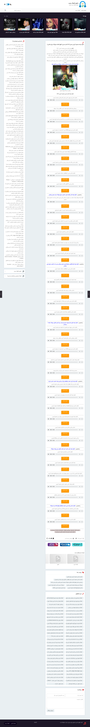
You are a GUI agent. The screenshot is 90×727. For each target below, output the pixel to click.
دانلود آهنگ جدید (73, 3)
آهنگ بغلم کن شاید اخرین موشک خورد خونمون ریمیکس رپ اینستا (55, 601)
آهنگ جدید (77, 10)
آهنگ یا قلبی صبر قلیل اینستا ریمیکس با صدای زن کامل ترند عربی (55, 671)
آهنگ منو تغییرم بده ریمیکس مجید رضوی (74, 598)
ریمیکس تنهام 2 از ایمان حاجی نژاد (56, 604)
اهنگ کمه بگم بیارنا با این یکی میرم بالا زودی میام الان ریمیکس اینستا (55, 639)
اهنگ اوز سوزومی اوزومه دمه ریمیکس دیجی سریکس (74, 677)
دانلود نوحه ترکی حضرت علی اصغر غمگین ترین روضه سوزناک (63, 449)
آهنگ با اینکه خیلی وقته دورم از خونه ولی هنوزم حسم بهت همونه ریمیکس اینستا (74, 626)
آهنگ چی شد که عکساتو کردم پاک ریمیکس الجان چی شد (74, 639)
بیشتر (7, 16)
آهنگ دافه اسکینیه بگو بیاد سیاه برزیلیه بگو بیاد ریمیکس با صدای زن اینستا (55, 611)
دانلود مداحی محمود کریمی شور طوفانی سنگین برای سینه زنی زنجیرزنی (68, 579)
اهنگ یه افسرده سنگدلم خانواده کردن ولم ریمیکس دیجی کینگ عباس (74, 642)
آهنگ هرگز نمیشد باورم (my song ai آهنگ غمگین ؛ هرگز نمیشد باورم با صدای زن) (55, 598)
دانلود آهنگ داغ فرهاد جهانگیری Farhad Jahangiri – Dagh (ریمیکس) (65, 530)
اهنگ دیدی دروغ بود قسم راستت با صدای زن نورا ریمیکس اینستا (55, 668)
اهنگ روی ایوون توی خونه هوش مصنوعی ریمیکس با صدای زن (74, 601)
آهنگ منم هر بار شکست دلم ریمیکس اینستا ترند (55, 674)
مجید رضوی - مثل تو (59, 684)
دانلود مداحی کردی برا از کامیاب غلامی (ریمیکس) (65, 532)
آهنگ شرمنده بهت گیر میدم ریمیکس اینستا (55, 642)
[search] (5, 10)
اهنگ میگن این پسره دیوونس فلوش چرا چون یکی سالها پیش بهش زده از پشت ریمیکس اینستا (74, 661)
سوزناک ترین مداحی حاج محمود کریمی (56, 585)
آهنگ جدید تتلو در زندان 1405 (57, 636)
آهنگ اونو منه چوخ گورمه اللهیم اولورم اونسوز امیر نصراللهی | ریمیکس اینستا (74, 623)
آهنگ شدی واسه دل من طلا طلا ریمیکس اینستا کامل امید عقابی (74, 674)
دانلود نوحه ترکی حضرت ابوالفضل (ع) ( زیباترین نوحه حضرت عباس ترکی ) (62, 381)
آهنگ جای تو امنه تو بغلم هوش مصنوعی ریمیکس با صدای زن (55, 633)
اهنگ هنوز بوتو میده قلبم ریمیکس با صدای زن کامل (55, 652)
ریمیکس (70, 538)
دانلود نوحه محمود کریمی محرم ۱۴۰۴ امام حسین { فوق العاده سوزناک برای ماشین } (65, 44)
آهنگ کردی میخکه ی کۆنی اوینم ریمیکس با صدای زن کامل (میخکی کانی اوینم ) (55, 658)
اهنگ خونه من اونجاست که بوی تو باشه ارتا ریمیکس (55, 645)
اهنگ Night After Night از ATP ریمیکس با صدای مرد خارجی (74, 671)
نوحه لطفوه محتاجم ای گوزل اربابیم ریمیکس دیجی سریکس (55, 630)
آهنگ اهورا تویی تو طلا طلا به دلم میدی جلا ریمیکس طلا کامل (74, 658)
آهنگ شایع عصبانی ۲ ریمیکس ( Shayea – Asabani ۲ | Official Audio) (55, 649)
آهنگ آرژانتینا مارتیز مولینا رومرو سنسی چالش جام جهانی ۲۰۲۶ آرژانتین (74, 617)
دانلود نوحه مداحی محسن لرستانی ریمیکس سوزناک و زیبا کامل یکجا (65, 64)
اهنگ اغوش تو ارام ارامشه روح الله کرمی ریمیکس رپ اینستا (55, 623)
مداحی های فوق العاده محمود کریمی (75, 588)
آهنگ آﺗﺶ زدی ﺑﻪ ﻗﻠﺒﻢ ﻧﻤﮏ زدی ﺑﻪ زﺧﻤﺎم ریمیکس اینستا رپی (55, 626)
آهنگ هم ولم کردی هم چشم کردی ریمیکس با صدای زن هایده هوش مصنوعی (74, 655)
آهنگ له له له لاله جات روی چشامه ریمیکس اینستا (74, 649)
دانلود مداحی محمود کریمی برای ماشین (74, 577)
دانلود (72, 48)
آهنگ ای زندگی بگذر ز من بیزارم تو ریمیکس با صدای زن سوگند (55, 614)
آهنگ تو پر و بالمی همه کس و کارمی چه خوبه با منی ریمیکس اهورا (55, 655)
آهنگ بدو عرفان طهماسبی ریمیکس (75, 607)
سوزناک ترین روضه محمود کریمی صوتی (74, 585)
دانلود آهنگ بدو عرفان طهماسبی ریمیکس (15, 78)
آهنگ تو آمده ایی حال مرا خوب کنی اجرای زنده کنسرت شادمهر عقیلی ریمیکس (74, 652)
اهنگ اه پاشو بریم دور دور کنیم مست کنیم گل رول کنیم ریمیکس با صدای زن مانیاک (74, 614)
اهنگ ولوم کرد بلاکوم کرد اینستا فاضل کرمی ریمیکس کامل (74, 680)
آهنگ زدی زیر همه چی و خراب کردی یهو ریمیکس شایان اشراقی (55, 617)
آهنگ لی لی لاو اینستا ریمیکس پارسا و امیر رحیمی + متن (55, 661)
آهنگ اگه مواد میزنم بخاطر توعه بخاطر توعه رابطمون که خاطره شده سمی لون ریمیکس (74, 645)
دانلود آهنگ (65, 104)
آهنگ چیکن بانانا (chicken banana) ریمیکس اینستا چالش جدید (55, 620)
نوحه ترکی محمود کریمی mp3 (59, 588)
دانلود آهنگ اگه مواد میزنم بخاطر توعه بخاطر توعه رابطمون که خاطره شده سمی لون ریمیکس (14, 168)
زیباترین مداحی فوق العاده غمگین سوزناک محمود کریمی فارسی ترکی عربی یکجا (66, 582)
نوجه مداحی (67, 538)
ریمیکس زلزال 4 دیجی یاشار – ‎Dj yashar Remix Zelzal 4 (55, 680)
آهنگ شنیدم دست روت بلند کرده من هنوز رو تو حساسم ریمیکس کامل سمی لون (55, 607)
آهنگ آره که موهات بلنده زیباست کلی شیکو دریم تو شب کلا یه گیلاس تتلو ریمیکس (74, 630)
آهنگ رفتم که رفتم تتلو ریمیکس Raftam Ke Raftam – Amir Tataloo (74, 636)
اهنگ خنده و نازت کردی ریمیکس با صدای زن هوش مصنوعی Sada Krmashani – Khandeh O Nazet (55, 677)
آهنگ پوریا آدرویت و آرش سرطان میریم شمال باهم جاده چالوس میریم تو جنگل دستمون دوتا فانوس (74, 668)
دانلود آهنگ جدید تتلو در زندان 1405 (16, 150)
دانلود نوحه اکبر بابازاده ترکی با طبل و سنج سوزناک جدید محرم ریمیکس (63, 195)
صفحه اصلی (83, 10)
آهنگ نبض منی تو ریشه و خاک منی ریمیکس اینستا (74, 604)
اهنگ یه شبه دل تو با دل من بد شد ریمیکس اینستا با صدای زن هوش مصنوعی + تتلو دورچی (55, 665)
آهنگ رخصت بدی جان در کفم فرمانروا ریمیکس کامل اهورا (74, 620)
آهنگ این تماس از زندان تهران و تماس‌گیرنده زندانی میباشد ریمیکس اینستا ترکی (74, 633)
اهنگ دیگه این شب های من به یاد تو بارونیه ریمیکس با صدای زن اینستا (74, 665)
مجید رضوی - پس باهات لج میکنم (75, 684)
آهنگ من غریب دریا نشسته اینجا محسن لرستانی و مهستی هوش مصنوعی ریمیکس (74, 611)
